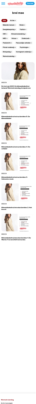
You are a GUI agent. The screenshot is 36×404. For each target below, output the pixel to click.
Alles (4, 20)
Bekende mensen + (9, 25)
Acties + (13, 20)
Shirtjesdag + (7, 52)
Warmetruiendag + (9, 56)
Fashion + (23, 29)
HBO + (5, 34)
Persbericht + (7, 43)
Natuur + (15, 38)
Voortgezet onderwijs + (24, 52)
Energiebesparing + (9, 29)
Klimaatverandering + (18, 34)
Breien (4, 82)
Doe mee (30, 3)
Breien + (22, 25)
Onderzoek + (26, 38)
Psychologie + (24, 47)
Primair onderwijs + (9, 47)
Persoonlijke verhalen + (24, 43)
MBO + (5, 38)
